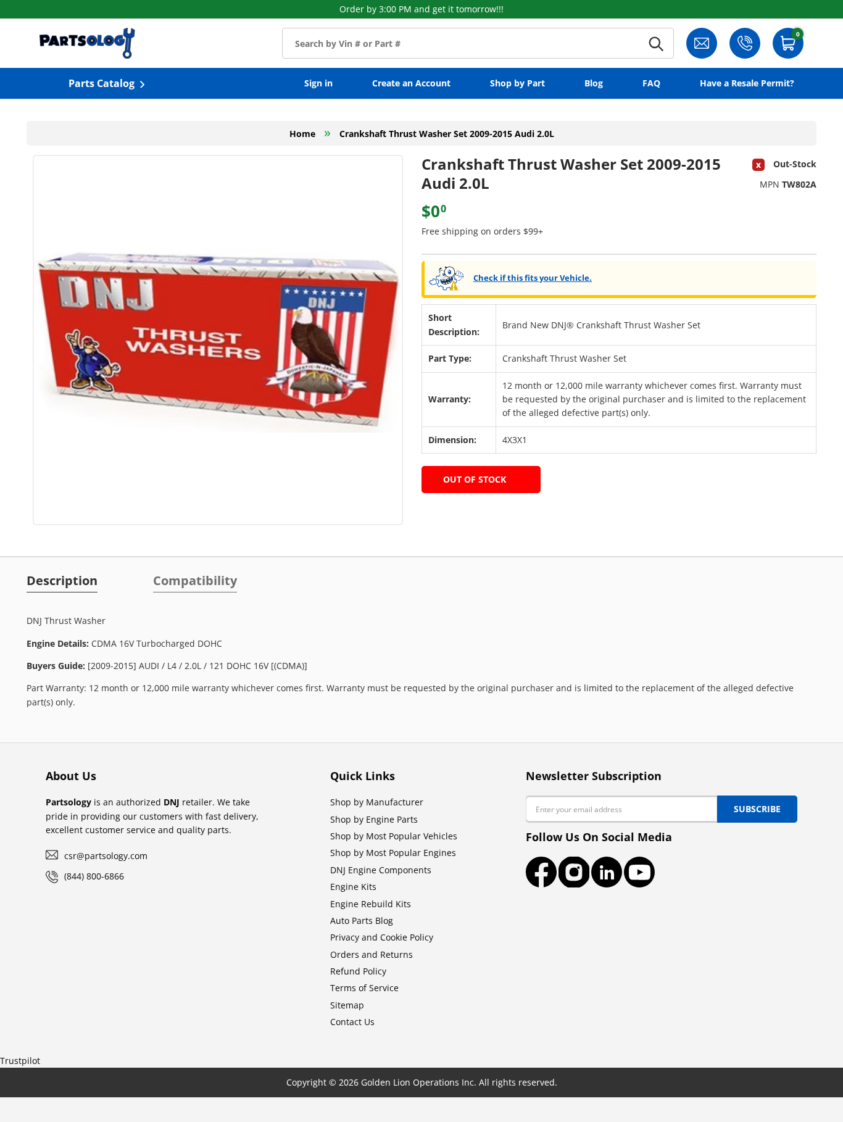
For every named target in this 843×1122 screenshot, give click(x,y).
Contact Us (352, 1022)
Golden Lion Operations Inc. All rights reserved (458, 1082)
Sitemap (347, 1005)
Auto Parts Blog (361, 920)
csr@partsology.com (105, 856)
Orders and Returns (371, 954)
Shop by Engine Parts (374, 819)
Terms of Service (364, 988)
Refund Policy (358, 971)
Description (62, 581)
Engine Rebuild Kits (370, 904)
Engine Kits (353, 886)
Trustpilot (20, 1060)
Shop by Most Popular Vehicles (393, 836)
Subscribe (757, 809)
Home (302, 133)
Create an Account (411, 83)
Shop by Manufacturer (376, 802)
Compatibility (195, 581)
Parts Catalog (102, 83)
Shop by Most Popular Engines (393, 852)
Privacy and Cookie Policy (381, 937)
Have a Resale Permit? (747, 83)
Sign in (318, 83)
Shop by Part (517, 83)
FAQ (651, 83)
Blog (593, 83)
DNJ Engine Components (380, 870)
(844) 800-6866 (94, 876)
